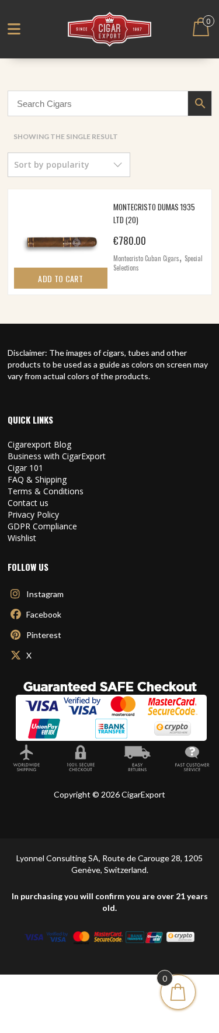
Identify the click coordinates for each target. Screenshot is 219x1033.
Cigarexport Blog (39, 444)
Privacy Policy (33, 514)
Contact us (28, 502)
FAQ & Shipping (37, 479)
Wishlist (22, 537)
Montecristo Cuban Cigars (146, 258)
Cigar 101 (25, 467)
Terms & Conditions (46, 491)
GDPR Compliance (42, 526)
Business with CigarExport (57, 456)
